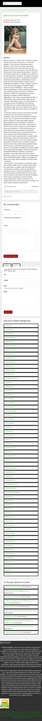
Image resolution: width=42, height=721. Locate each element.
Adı (5, 274)
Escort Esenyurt (10, 407)
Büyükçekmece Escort (11, 378)
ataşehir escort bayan (27, 716)
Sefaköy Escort (9, 517)
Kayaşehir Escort (10, 480)
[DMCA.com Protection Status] (4, 708)
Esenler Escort (9, 431)
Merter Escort (9, 496)
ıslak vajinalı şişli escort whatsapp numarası (17, 591)
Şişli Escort (11, 9)
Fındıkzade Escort (10, 447)
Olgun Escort (9, 504)
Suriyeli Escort (9, 545)
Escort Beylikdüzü (10, 403)
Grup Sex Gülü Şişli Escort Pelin (14, 632)
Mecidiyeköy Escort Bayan (13, 492)
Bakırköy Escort (10, 354)
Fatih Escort (9, 443)
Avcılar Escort (9, 333)
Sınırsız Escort (9, 537)
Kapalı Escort (9, 476)
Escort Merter (9, 415)
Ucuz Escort (9, 566)
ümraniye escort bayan (23, 717)
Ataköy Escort (9, 329)
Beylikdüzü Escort (10, 370)
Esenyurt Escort (10, 435)
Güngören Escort (10, 456)
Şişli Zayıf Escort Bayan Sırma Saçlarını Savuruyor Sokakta (21, 610)
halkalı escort (15, 712)
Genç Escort (9, 451)
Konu (5, 286)
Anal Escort (9, 325)
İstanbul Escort (9, 464)
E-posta (6, 280)
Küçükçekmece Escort (11, 484)
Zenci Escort (9, 574)
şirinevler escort (21, 714)
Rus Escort (8, 513)
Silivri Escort (9, 521)
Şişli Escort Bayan (10, 533)
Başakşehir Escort (10, 358)
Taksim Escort (9, 549)
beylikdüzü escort (6, 712)
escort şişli (7, 658)
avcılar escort (8, 716)
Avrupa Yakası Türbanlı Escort (13, 596)
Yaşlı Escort (9, 570)
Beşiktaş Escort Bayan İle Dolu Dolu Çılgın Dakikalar (19, 626)
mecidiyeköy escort (11, 714)
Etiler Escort (9, 439)
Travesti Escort (9, 557)
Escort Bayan (9, 394)
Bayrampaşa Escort (11, 362)
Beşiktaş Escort (10, 366)
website (6, 225)
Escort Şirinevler (10, 423)
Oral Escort (8, 508)
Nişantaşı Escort (10, 500)
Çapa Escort (9, 382)
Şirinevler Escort (10, 525)
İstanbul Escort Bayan (11, 468)
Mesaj (5, 291)
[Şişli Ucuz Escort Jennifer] (15, 40)
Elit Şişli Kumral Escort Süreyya (14, 587)
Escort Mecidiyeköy (11, 411)
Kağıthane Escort (10, 472)
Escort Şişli (8, 427)
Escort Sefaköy (9, 419)
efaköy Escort (9, 386)
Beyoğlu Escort (10, 374)
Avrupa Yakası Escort (11, 337)
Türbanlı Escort (10, 561)
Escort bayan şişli (11, 674)
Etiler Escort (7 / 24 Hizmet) (13, 606)
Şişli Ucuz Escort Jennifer (16, 15)
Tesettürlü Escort (10, 553)
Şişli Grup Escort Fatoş (12, 616)
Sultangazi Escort (10, 541)
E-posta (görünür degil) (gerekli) (12, 217)
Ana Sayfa (5, 9)
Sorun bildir (8, 196)
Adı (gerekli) (7, 209)
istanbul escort (16, 716)
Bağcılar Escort (10, 341)
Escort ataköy (9, 390)
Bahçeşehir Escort (10, 350)
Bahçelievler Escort (11, 345)
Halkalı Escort (9, 460)
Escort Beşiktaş (10, 398)
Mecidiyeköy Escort (11, 488)
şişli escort (23, 712)
